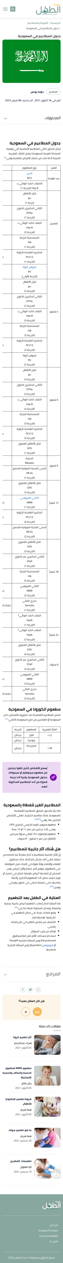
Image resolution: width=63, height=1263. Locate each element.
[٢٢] (36, 819)
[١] (5, 157)
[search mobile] (12, 9)
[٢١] (39, 819)
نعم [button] (37, 1011)
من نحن (54, 1225)
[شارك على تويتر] (30, 989)
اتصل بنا (54, 1241)
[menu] (5, 9)
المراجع (53, 974)
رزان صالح (26, 1083)
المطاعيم (53, 92)
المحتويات (53, 118)
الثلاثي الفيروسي (29, 497)
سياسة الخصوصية (48, 1230)
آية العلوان (26, 1167)
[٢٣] (51, 886)
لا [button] (25, 1011)
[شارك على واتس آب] (38, 989)
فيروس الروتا (29, 266)
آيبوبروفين (47, 945)
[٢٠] (6, 719)
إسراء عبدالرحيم (23, 1043)
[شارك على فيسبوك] (22, 989)
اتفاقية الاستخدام (48, 1236)
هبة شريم (26, 1109)
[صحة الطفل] (48, 9)
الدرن (29, 173)
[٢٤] (16, 907)
